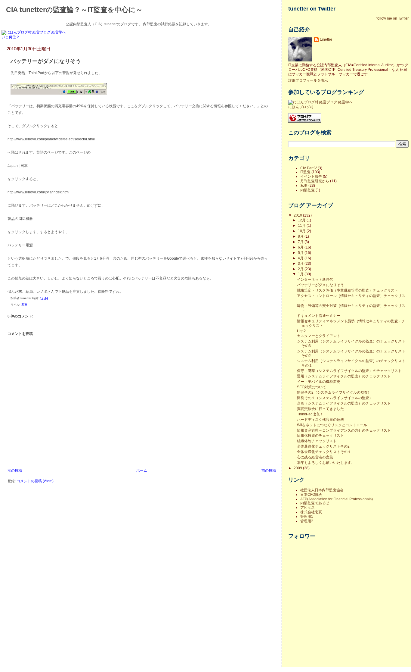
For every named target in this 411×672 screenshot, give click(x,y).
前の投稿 (268, 470)
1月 (301, 274)
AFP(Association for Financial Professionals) (336, 499)
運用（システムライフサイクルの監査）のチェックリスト (344, 376)
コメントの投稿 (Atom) (35, 481)
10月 (302, 231)
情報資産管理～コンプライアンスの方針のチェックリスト (344, 430)
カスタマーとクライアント (318, 336)
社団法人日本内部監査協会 (322, 490)
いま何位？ (11, 37)
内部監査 (307, 190)
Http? (301, 331)
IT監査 (305, 172)
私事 (24, 304)
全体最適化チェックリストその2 (323, 446)
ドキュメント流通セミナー (318, 315)
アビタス (307, 507)
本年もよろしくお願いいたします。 (326, 462)
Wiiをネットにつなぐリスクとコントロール (332, 425)
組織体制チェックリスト (317, 441)
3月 (301, 263)
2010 (298, 215)
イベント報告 (311, 176)
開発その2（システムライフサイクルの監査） (334, 392)
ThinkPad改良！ (310, 414)
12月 (302, 220)
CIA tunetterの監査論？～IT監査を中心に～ (74, 10)
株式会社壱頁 (311, 512)
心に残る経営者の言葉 (315, 457)
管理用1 (306, 516)
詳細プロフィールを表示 (308, 80)
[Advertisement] (325, 629)
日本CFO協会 (311, 494)
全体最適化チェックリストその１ (324, 452)
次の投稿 (15, 470)
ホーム (141, 470)
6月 (301, 247)
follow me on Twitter (392, 18)
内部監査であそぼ (314, 503)
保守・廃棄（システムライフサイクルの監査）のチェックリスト (349, 371)
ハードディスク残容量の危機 (320, 419)
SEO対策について (311, 387)
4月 (301, 258)
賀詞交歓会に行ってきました (320, 409)
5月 (301, 253)
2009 (298, 468)
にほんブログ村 (301, 107)
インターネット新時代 (315, 279)
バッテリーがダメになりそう (46, 61)
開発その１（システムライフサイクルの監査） (335, 398)
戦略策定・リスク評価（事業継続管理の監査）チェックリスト (347, 290)
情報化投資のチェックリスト (320, 435)
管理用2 (306, 521)
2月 (301, 269)
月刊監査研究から (314, 181)
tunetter (326, 39)
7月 (301, 242)
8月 (301, 236)
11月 (302, 225)
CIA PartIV (308, 168)
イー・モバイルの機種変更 (318, 381)
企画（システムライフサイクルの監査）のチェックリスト (344, 403)
